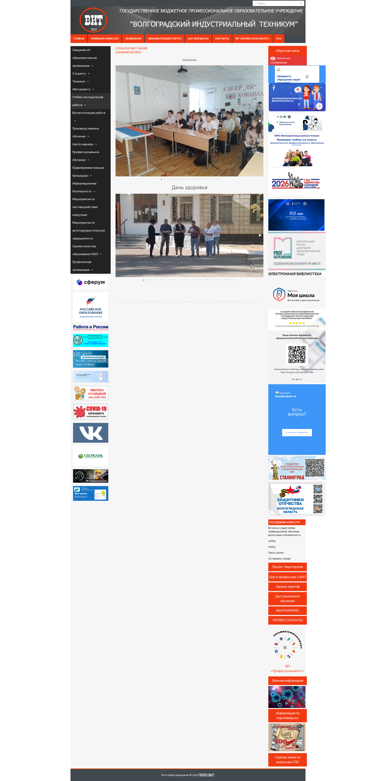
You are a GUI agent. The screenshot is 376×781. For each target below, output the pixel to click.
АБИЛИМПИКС (287, 610)
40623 (271, 547)
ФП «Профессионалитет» (252, 38)
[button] (260, 121)
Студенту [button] (79, 73)
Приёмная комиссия (104, 38)
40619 (271, 541)
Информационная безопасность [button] (84, 187)
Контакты (222, 38)
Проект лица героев (287, 567)
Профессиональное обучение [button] (85, 156)
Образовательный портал (165, 38)
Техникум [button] (78, 81)
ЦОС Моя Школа (198, 38)
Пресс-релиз (276, 552)
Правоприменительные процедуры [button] (88, 171)
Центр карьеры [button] (82, 144)
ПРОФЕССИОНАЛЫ (288, 620)
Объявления (133, 38)
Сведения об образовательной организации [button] (84, 57)
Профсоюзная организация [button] (81, 265)
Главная (78, 38)
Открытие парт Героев (131, 47)
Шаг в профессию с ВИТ (287, 577)
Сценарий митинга (128, 51)
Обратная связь (288, 51)
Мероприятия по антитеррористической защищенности (88, 230)
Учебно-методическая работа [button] (87, 101)
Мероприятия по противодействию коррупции (85, 207)
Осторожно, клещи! (279, 558)
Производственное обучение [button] (85, 132)
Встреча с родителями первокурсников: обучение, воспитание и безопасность (284, 531)
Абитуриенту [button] (81, 89)
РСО (279, 38)
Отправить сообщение (297, 432)
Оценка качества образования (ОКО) (85, 250)
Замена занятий (288, 586)
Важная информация (287, 680)
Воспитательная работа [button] (88, 112)
